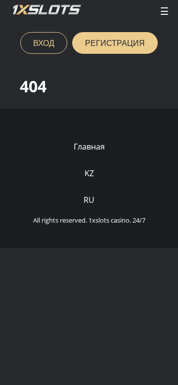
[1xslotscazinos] (47, 11)
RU (89, 199)
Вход (43, 42)
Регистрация (115, 42)
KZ (89, 173)
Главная (89, 146)
